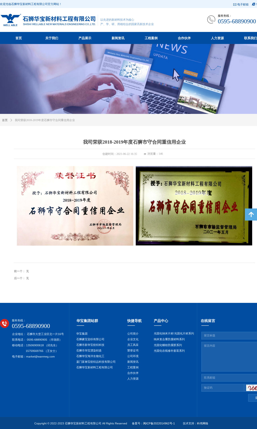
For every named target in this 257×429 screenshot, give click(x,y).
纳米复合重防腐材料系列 (169, 339)
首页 (5, 120)
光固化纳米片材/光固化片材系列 (174, 333)
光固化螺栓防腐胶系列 (168, 345)
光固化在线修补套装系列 (169, 350)
